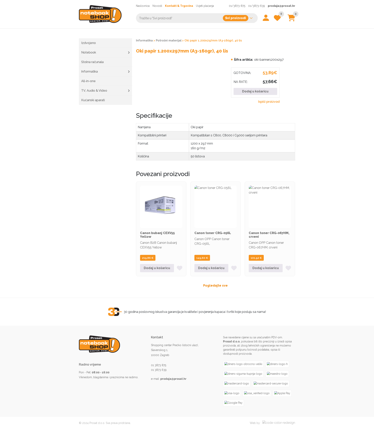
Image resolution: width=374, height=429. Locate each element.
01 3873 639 (159, 369)
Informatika (89, 71)
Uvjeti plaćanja (205, 5)
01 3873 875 (158, 365)
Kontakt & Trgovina (179, 5)
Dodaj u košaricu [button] (157, 268)
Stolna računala (92, 62)
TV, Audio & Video (94, 90)
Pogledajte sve (215, 285)
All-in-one (88, 81)
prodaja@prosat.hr (281, 5)
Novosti (157, 5)
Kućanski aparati (93, 100)
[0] (291, 19)
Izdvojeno (88, 43)
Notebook (88, 52)
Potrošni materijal (168, 40)
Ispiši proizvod (269, 102)
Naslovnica (143, 5)
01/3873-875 (237, 5)
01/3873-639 (256, 5)
